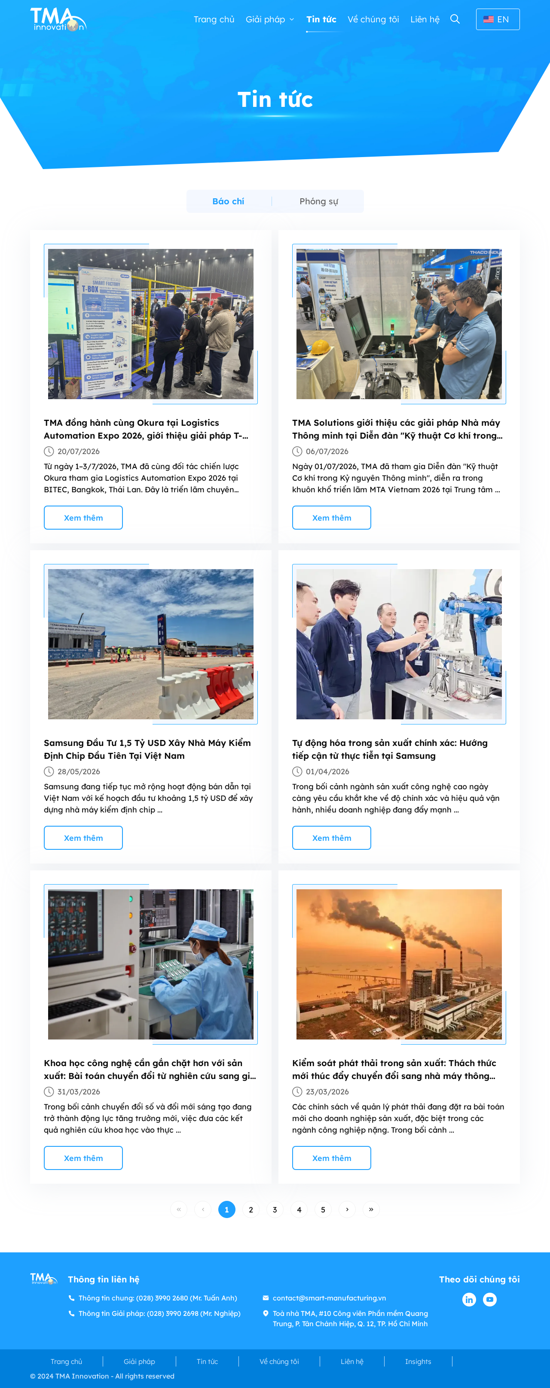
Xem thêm (83, 518)
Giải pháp (265, 19)
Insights (418, 1361)
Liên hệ (425, 19)
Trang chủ (214, 19)
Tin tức (321, 19)
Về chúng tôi (373, 19)
